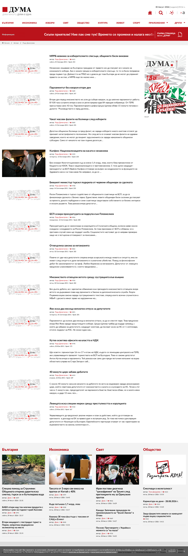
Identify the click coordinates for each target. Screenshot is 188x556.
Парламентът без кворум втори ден (70, 88)
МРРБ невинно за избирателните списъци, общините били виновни (89, 56)
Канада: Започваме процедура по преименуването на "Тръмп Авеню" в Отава (115, 513)
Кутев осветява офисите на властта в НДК (74, 340)
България (10, 449)
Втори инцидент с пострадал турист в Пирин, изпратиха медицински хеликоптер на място (21, 525)
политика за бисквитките (79, 552)
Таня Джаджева (154, 492)
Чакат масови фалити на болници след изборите (78, 119)
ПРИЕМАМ (171, 551)
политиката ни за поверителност (104, 552)
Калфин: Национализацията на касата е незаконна (79, 151)
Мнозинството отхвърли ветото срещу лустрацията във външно (87, 277)
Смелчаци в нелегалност (157, 488)
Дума (9, 498)
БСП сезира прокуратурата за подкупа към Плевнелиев (82, 214)
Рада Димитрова (61, 59)
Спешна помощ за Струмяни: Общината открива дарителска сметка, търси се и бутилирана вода (23, 491)
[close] (184, 551)
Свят (100, 449)
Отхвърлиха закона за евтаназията (69, 245)
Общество (152, 449)
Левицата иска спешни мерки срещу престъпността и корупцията (88, 403)
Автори (16, 43)
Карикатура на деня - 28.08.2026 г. (160, 501)
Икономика (59, 449)
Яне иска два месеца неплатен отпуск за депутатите (80, 309)
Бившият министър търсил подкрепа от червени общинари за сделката (91, 182)
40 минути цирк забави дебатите (69, 372)
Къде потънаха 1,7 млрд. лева (64, 504)
